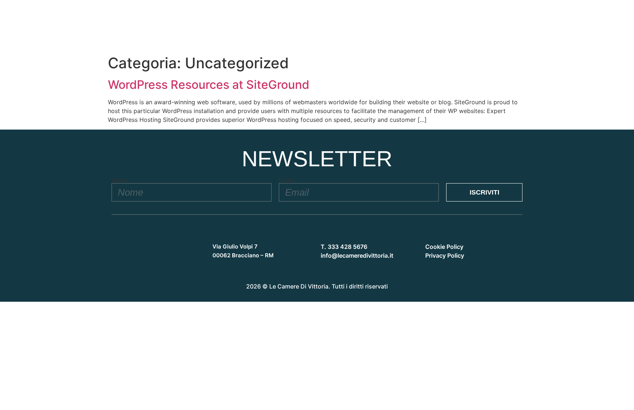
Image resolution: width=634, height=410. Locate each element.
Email (286, 180)
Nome (120, 180)
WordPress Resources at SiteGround (208, 84)
